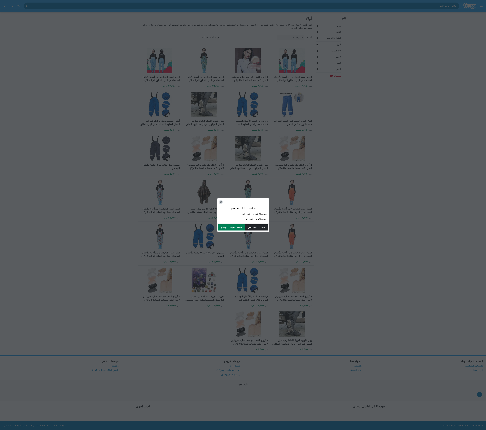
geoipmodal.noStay (256, 227)
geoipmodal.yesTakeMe (231, 227)
